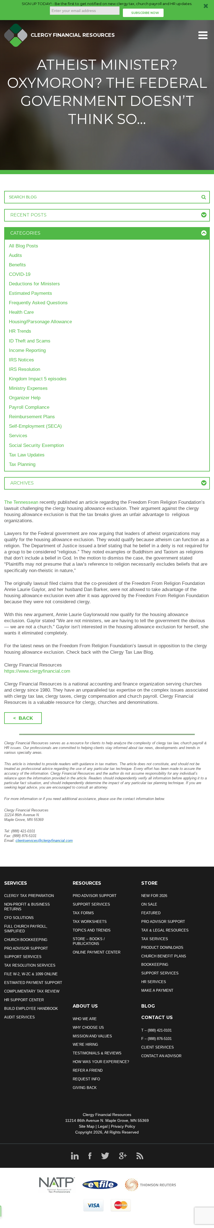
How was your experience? (101, 1062)
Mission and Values (92, 1036)
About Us (85, 1006)
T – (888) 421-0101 (156, 1030)
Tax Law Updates (27, 455)
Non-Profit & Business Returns (27, 906)
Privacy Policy (123, 1126)
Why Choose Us (88, 1027)
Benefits (17, 265)
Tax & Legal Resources (165, 930)
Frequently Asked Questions (38, 302)
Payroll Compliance (29, 407)
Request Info (86, 1079)
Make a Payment (157, 990)
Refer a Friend (88, 1070)
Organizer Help (24, 397)
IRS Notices (21, 360)
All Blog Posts (23, 246)
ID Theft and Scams (29, 341)
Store (149, 883)
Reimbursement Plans (32, 416)
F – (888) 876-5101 (156, 1039)
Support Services (23, 957)
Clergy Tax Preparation (29, 896)
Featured (150, 913)
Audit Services (19, 1017)
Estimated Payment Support (33, 983)
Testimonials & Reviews (97, 1053)
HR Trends (20, 331)
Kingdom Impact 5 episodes (38, 378)
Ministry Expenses (28, 388)
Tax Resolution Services (29, 965)
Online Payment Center (96, 952)
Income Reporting (27, 350)
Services (18, 435)
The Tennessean (21, 502)
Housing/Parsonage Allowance (40, 321)
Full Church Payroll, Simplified (25, 928)
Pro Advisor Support (26, 948)
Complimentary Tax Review (31, 991)
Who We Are (85, 1019)
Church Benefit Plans (163, 956)
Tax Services (154, 939)
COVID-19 (19, 274)
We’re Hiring (85, 1044)
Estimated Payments (30, 293)
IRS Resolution (24, 369)
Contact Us (157, 1017)
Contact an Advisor (161, 1056)
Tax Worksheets (90, 922)
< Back (23, 718)
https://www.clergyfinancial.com (37, 671)
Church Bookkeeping (25, 940)
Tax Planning (22, 464)
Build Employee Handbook (31, 1008)
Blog (148, 1006)
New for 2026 (154, 896)
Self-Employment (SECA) (35, 426)
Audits (15, 255)
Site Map (86, 1126)
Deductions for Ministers (34, 283)
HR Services (153, 982)
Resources (87, 883)
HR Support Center (24, 1000)
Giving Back (85, 1088)
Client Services (157, 1047)
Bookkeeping (154, 964)
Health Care (21, 312)
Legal (103, 1126)
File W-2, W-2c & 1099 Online (31, 974)
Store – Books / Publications (89, 941)
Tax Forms (83, 913)
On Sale (149, 904)
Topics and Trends (92, 930)
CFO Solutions (19, 918)
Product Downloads (162, 947)
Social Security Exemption (36, 445)
